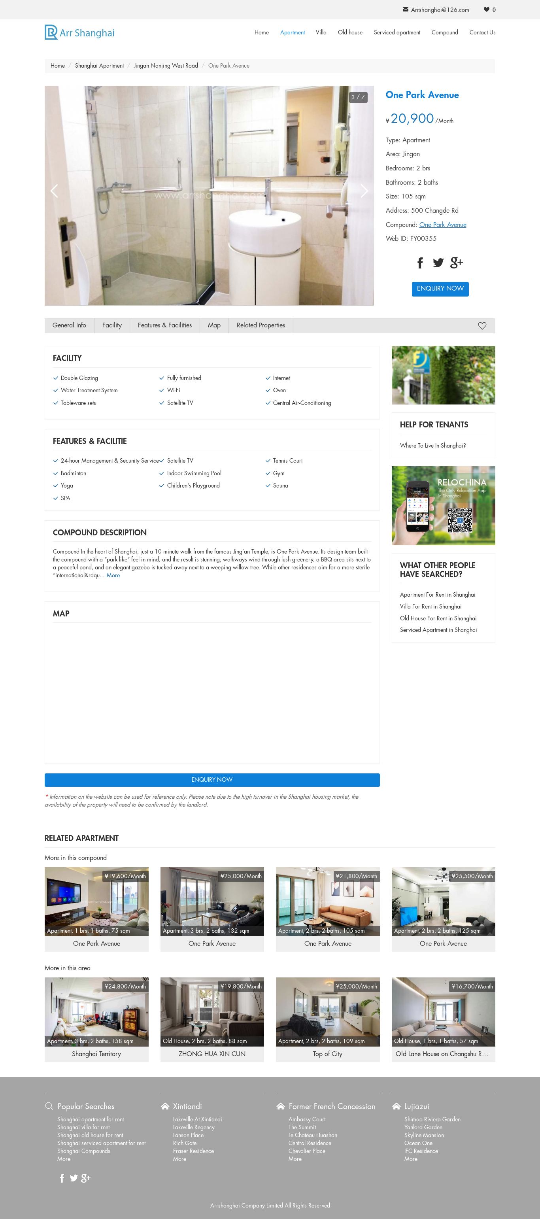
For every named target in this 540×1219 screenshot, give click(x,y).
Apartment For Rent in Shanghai (438, 595)
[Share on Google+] (456, 263)
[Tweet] (438, 263)
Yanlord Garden (423, 1128)
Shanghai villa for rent (83, 1128)
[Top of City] (328, 1012)
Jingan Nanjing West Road (166, 66)
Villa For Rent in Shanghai (431, 607)
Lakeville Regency (194, 1128)
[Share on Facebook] (420, 263)
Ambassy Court (307, 1120)
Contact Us (483, 33)
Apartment (292, 33)
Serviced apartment (397, 33)
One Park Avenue (442, 225)
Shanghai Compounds (83, 1151)
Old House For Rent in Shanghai (438, 619)
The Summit (302, 1128)
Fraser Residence (193, 1151)
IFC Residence (421, 1151)
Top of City (327, 1054)
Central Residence (310, 1143)
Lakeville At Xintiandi (197, 1120)
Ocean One (418, 1143)
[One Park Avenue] (97, 901)
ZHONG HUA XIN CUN (212, 1054)
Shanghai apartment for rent (90, 1120)
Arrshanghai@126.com (440, 10)
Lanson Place (188, 1135)
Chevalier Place (307, 1151)
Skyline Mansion (424, 1135)
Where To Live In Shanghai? (433, 446)
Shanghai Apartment (99, 66)
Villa (321, 33)
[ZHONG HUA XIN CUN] (212, 1012)
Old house (350, 33)
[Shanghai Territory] (97, 1012)
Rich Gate (184, 1143)
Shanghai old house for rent (90, 1135)
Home (262, 33)
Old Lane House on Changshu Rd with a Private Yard (467, 1054)
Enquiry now (440, 288)
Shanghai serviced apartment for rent (101, 1143)
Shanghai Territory (96, 1054)
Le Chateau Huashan (313, 1135)
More (113, 576)
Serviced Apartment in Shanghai (438, 630)
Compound (445, 33)
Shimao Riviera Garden (432, 1120)
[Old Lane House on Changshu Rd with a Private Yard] (444, 1012)
